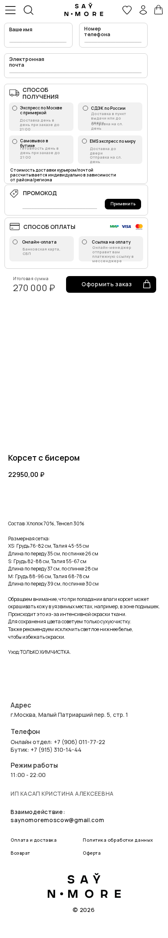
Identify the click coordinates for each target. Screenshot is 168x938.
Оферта (92, 853)
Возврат (20, 853)
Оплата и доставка (34, 840)
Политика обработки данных (118, 840)
